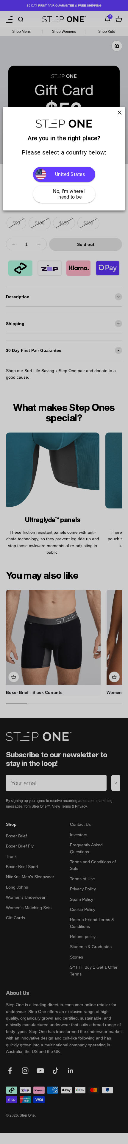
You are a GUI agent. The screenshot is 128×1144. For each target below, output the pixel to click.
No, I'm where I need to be (70, 194)
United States (70, 174)
